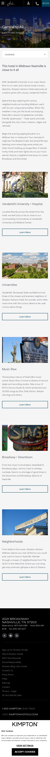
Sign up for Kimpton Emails (15, 649)
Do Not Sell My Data (12, 695)
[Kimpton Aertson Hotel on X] (4, 635)
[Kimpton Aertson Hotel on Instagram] (16, 635)
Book (45, 3)
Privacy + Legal (9, 691)
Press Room (8, 674)
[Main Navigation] (3, 3)
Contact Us (7, 670)
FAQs (4, 678)
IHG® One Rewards (11, 658)
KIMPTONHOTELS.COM (23, 714)
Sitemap (6, 682)
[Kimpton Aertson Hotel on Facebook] (10, 635)
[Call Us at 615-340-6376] (36, 3)
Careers (6, 686)
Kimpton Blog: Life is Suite (14, 666)
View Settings (24, 745)
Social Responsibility (11, 662)
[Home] (11, 3)
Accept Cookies (25, 752)
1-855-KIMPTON (11, 708)
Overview (10, 54)
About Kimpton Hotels (12, 653)
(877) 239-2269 (20, 625)
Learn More (25, 232)
